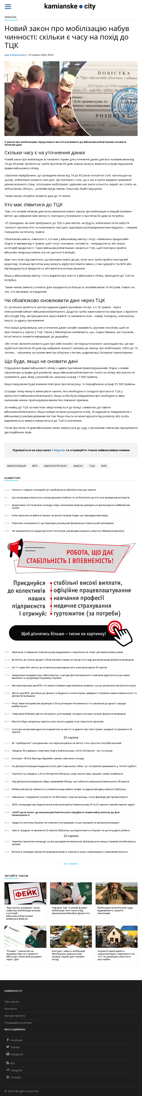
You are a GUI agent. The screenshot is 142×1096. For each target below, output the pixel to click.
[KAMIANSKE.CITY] (70, 6)
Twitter (15, 1047)
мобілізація (16, 466)
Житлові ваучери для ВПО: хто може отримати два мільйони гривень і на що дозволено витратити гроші (74, 685)
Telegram (58, 450)
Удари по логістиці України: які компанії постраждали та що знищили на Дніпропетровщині (65, 822)
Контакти (10, 1008)
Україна (10, 17)
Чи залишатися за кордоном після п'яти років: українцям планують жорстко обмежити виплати (68, 531)
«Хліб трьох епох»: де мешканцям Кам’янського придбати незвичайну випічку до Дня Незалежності (66, 813)
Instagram (16, 1054)
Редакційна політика (18, 1022)
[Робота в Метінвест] (71, 592)
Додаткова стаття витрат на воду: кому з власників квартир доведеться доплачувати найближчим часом (71, 506)
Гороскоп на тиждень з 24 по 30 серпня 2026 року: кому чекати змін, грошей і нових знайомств (67, 773)
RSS (12, 1063)
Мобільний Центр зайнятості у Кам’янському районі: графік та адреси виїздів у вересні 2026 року (69, 789)
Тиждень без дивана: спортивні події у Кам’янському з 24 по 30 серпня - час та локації (62, 750)
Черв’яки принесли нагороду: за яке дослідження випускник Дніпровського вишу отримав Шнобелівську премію (74, 843)
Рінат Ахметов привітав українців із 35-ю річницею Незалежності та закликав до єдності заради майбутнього (69, 705)
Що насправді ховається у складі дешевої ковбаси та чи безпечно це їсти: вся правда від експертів (71, 497)
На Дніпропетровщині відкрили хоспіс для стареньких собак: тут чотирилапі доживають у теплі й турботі (74, 766)
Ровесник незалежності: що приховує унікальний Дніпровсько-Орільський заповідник (63, 523)
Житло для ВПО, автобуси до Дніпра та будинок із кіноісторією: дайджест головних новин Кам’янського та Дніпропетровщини (74, 694)
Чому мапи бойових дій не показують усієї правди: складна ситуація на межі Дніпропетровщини (69, 713)
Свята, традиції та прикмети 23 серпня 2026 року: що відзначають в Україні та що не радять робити (71, 830)
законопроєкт (55, 466)
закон (78, 466)
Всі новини (71, 863)
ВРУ (35, 466)
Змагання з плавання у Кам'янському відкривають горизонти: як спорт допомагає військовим (67, 652)
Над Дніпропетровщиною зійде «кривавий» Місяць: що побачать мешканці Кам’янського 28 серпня (70, 781)
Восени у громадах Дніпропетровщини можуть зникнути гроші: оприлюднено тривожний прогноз (70, 851)
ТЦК (92, 466)
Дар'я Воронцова (15, 54)
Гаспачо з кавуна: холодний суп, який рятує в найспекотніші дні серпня (54, 489)
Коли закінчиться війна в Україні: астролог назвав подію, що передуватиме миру (60, 515)
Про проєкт (12, 1001)
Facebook (16, 1040)
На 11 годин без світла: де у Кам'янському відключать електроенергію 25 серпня (59, 667)
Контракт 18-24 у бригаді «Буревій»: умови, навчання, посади (48, 758)
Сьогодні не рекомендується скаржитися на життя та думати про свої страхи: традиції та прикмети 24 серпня (72, 730)
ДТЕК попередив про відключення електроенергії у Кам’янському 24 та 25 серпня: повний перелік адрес (73, 804)
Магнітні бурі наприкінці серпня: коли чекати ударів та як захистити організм (57, 721)
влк (104, 466)
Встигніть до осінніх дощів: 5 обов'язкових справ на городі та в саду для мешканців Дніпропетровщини (73, 659)
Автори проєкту (14, 1015)
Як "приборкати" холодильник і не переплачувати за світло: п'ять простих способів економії (66, 743)
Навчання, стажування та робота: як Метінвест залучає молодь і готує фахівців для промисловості (70, 797)
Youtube (15, 1077)
